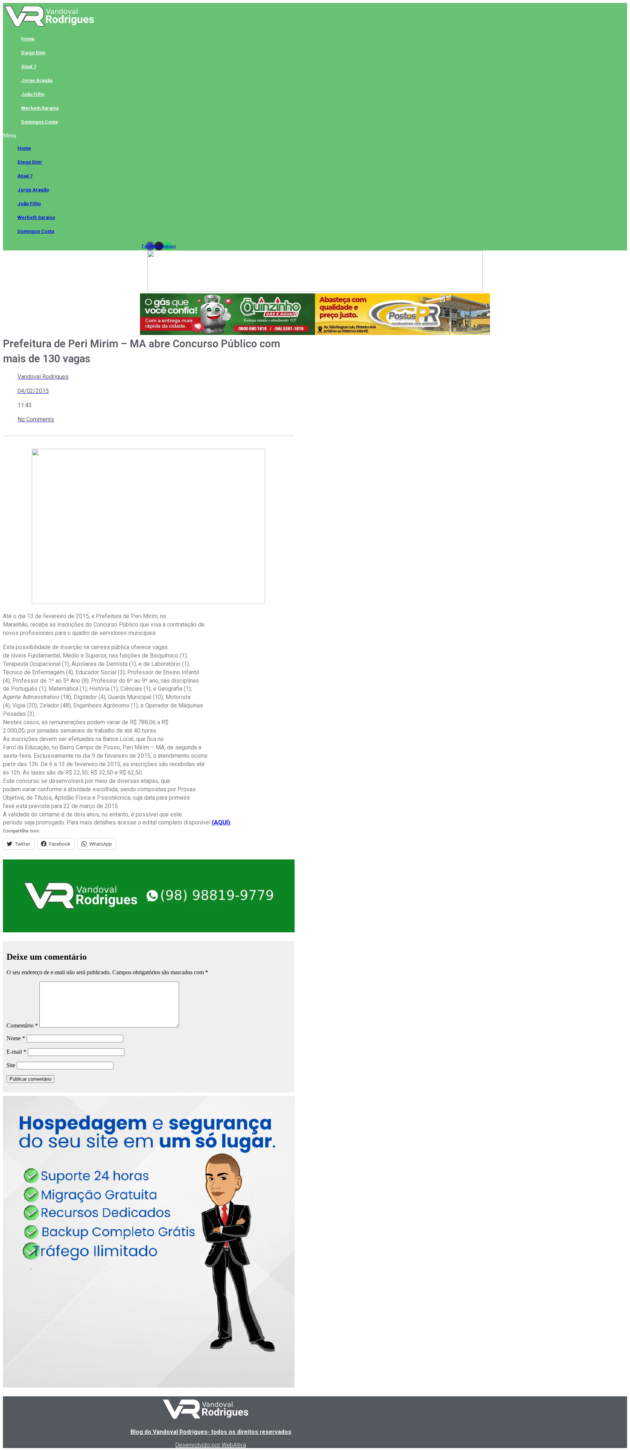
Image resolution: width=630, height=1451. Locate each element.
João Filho (32, 94)
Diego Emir (33, 52)
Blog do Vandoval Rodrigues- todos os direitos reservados (211, 1431)
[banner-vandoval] (149, 930)
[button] (159, 135)
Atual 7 (28, 66)
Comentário (22, 1025)
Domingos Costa (39, 122)
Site (11, 1065)
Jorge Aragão (36, 80)
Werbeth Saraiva (39, 108)
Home (28, 39)
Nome (16, 1038)
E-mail (16, 1052)
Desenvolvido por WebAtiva (210, 1445)
